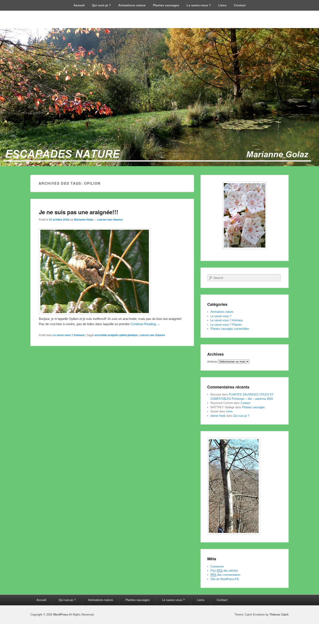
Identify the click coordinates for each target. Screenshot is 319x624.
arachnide (101, 335)
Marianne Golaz (83, 219)
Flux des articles (224, 570)
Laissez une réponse (110, 219)
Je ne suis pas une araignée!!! (78, 212)
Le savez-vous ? (199, 5)
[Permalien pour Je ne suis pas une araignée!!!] (94, 313)
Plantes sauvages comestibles (229, 328)
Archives (212, 361)
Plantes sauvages (166, 5)
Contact (240, 5)
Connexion (217, 566)
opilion (123, 335)
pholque (133, 335)
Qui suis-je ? (101, 5)
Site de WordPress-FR (224, 579)
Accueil (79, 5)
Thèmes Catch (279, 614)
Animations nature (132, 5)
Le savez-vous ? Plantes (226, 324)
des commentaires (225, 574)
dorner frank (217, 415)
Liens (222, 5)
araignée (113, 335)
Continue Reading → (145, 324)
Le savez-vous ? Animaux (69, 335)
